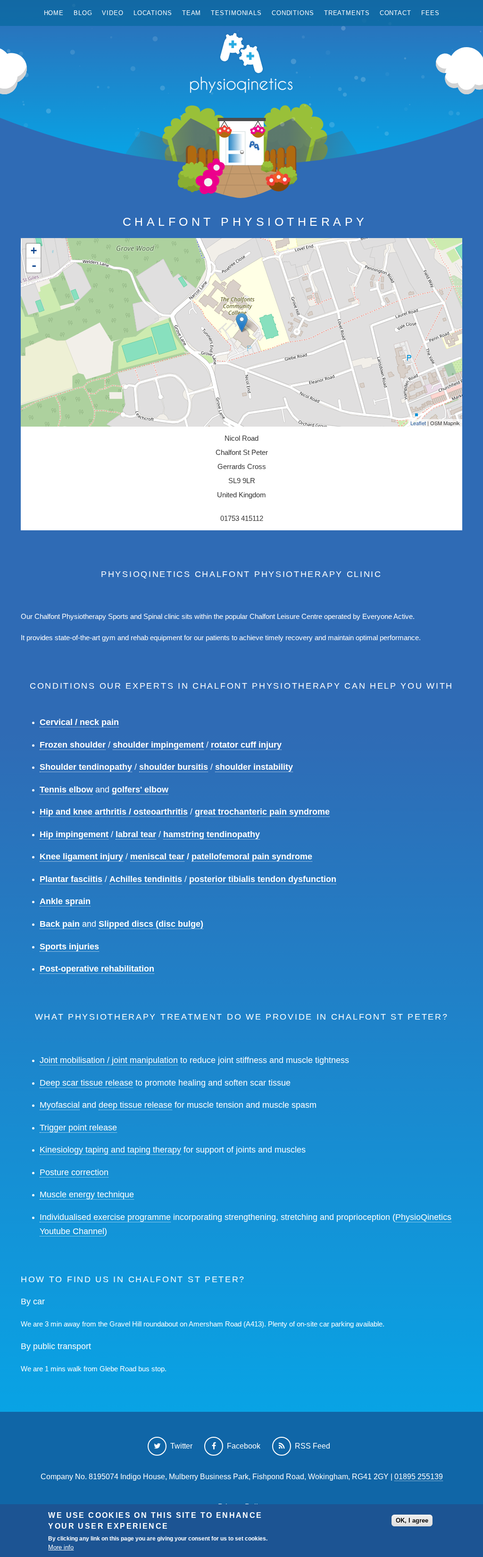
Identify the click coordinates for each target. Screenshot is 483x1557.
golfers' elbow (140, 789)
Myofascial (60, 1105)
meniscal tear (157, 856)
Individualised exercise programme (105, 1217)
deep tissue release (135, 1105)
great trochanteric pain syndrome (262, 811)
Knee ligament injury (81, 856)
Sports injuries (69, 946)
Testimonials (236, 12)
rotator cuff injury (246, 745)
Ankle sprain (65, 901)
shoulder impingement (158, 745)
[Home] (241, 65)
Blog (83, 12)
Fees (430, 12)
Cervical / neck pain (79, 722)
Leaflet (418, 423)
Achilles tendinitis (145, 879)
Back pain (60, 924)
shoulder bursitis (173, 767)
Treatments (347, 12)
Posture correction (74, 1172)
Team (191, 12)
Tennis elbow (66, 789)
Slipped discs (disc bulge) (151, 924)
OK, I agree (412, 1520)
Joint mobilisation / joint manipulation (109, 1060)
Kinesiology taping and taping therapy (110, 1149)
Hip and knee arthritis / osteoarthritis (114, 811)
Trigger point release (78, 1127)
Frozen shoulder (73, 745)
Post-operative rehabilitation (97, 968)
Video (113, 12)
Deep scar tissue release (86, 1082)
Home (54, 12)
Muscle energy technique (87, 1194)
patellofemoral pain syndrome (252, 856)
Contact (395, 12)
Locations (152, 12)
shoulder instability (254, 767)
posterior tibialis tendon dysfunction (262, 879)
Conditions (293, 12)
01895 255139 (418, 1477)
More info (61, 1547)
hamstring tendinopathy (211, 834)
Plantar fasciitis (71, 879)
